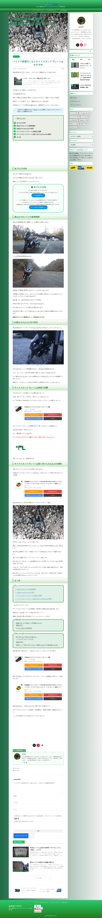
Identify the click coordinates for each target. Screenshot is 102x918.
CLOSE (22, 118)
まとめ (19, 137)
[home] (26, 762)
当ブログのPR (21, 123)
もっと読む (39, 878)
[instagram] (24, 762)
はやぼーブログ (15, 906)
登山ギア (84, 123)
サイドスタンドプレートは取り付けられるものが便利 (34, 134)
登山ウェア (74, 123)
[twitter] (34, 745)
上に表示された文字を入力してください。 (24, 821)
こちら (29, 181)
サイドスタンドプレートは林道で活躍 (29, 131)
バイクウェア (74, 116)
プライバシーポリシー (75, 105)
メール (16, 802)
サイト (15, 809)
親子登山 (73, 127)
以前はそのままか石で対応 (25, 128)
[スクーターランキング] (38, 909)
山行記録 (73, 120)
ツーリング (73, 113)
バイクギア (16, 768)
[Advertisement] (38, 153)
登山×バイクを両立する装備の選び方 (42, 862)
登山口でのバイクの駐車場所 (26, 126)
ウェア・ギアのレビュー (38, 10)
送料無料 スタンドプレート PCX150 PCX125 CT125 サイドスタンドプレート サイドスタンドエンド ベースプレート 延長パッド (43, 482)
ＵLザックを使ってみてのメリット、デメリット (85, 66)
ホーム (36, 902)
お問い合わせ (64, 10)
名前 (15, 796)
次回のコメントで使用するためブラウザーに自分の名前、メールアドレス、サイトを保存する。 (39, 816)
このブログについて (51, 10)
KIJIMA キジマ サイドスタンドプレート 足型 (37, 407)
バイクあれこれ (85, 113)
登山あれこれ (84, 120)
